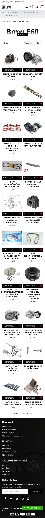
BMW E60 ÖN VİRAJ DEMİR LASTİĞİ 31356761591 (33, 220)
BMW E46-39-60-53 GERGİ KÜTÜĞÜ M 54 (32, 145)
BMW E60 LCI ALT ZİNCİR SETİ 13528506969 (33, 184)
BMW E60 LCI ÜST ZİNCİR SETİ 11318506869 (12, 220)
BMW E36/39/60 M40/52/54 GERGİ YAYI (33, 110)
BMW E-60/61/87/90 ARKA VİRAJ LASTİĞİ (12, 109)
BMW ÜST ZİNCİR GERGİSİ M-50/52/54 (33, 403)
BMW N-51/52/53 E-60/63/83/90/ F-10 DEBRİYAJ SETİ (12, 332)
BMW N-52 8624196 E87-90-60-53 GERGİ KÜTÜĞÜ (32, 332)
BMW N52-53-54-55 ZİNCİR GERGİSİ (33, 367)
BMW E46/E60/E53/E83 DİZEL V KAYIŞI (12, 184)
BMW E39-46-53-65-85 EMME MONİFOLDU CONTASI (12, 147)
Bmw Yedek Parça (12, 13)
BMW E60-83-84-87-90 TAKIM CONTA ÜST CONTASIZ (12, 256)
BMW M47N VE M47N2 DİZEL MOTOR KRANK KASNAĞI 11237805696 (33, 294)
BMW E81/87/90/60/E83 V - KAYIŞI (33, 256)
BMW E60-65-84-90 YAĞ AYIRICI (12, 75)
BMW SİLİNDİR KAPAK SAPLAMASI (12, 403)
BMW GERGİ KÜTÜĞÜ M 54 (33, 75)
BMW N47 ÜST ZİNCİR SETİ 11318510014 (12, 368)
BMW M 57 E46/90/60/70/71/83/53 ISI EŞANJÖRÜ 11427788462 (12, 293)
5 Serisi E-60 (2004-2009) (30, 13)
